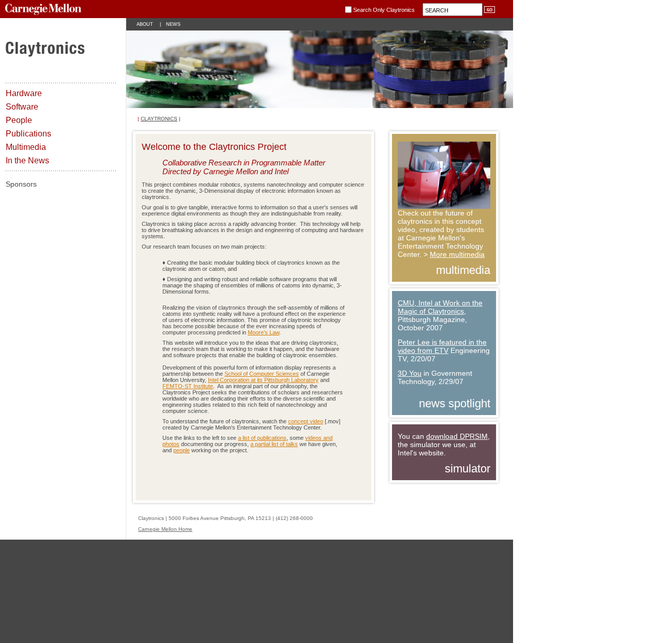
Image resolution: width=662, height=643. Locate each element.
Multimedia (26, 147)
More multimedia (457, 254)
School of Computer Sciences (261, 374)
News (173, 24)
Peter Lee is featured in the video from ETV (442, 346)
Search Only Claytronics (384, 9)
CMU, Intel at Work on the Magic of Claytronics (440, 307)
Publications (28, 133)
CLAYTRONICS (159, 118)
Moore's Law (263, 332)
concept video (305, 421)
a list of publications (262, 438)
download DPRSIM (457, 436)
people (181, 450)
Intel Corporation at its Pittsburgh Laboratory (263, 380)
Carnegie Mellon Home (165, 529)
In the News (27, 160)
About (145, 24)
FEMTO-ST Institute (187, 386)
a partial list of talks (274, 444)
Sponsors (21, 184)
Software (22, 106)
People (19, 120)
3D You (410, 373)
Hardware (24, 93)
